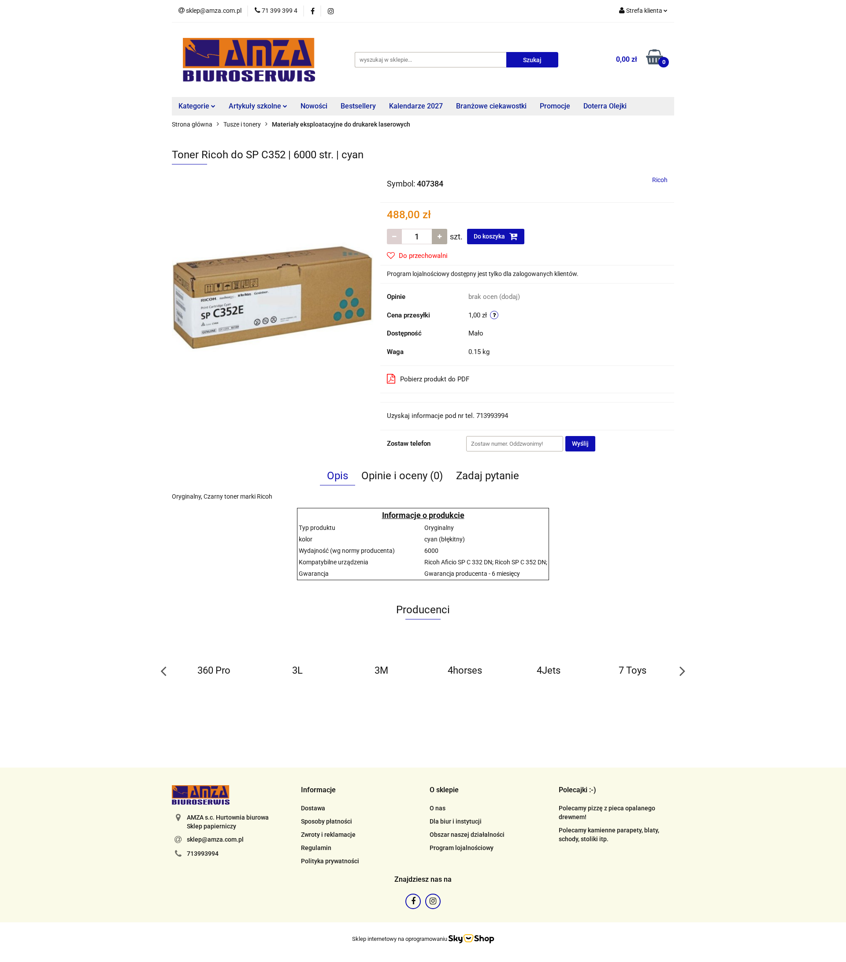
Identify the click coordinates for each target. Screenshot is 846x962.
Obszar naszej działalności (467, 834)
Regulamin (316, 847)
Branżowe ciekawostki (491, 106)
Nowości (314, 106)
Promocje (555, 106)
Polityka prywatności (330, 861)
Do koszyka (490, 236)
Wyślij (580, 443)
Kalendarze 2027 (416, 106)
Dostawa (313, 808)
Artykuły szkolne (256, 106)
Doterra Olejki (605, 106)
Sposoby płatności (326, 821)
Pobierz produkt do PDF (434, 379)
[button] (318, 790)
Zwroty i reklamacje (328, 834)
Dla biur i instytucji (456, 821)
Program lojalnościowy (462, 847)
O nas (437, 808)
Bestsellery (358, 106)
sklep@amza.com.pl (215, 839)
